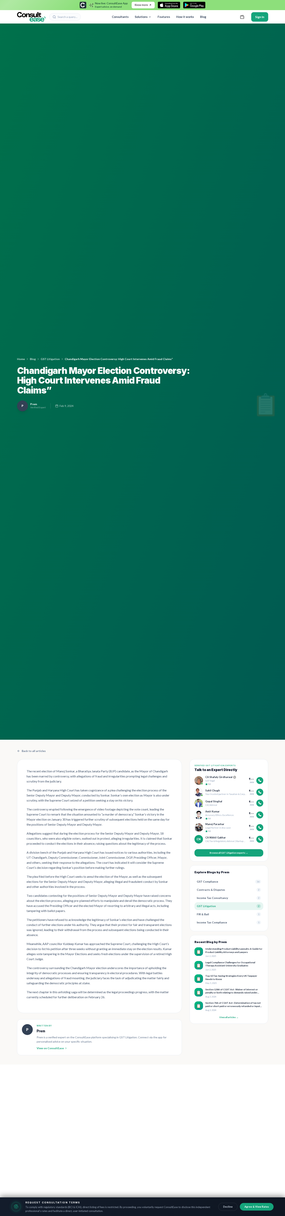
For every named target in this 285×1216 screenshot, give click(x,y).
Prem (41, 1031)
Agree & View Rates (256, 1206)
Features (164, 16)
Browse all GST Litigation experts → (229, 852)
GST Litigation (50, 359)
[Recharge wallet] (242, 17)
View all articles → (228, 1017)
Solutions (141, 16)
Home (21, 359)
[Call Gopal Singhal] (259, 803)
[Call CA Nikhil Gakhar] (259, 839)
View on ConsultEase (50, 1048)
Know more (141, 4)
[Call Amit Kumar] (259, 814)
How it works (185, 16)
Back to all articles (34, 751)
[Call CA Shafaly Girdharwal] (259, 780)
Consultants (120, 16)
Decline (228, 1206)
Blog (203, 16)
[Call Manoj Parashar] (259, 827)
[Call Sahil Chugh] (259, 792)
